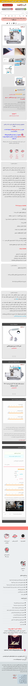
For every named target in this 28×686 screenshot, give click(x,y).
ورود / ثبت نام (8, 9)
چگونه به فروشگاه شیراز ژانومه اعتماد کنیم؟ (17, 580)
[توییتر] (7, 24)
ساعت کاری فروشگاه (22, 590)
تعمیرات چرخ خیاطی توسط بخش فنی (17, 612)
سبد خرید (22, 9)
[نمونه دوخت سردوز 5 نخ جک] (20, 51)
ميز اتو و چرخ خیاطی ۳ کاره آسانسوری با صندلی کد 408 (14, 347)
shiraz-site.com (26, 661)
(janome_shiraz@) (21, 137)
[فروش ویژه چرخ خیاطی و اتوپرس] (22, 537)
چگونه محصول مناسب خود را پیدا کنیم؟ (18, 582)
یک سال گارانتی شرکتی (20, 90)
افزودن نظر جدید (22, 440)
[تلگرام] (11, 24)
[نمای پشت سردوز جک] (20, 81)
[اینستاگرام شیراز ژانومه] (9, 16)
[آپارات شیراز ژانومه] (15, 16)
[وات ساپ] (16, 24)
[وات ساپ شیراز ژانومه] (12, 16)
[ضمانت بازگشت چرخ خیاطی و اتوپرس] (17, 151)
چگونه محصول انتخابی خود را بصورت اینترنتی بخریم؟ (16, 585)
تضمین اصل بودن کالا (11, 156)
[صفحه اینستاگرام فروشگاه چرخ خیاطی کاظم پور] (22, 135)
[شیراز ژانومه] (5, 16)
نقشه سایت (22, 624)
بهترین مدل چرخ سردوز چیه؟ (19, 605)
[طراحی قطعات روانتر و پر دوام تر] (20, 61)
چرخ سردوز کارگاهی (13, 97)
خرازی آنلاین (22, 622)
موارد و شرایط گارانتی (22, 592)
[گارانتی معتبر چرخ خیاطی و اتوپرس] (22, 151)
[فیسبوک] (9, 24)
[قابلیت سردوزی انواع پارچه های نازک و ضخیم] (8, 51)
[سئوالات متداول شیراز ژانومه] (23, 16)
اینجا (17, 299)
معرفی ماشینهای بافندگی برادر (18, 615)
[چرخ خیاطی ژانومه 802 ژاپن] (11, 151)
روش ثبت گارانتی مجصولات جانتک (18, 608)
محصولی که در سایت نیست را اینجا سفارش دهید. (15, 610)
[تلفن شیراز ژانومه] (20, 16)
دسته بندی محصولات (7, 5)
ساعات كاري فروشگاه (15, 129)
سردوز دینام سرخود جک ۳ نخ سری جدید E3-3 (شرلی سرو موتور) (14, 385)
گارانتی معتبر (22, 155)
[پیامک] (14, 24)
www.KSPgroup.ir (17, 659)
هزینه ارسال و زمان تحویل (14, 116)
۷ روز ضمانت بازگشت (16, 156)
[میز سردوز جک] (8, 69)
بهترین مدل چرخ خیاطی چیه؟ (19, 603)
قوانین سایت (23, 594)
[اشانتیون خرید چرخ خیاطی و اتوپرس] (22, 564)
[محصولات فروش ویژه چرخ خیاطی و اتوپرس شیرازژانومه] (14, 2)
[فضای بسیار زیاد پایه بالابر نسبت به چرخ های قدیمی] (8, 60)
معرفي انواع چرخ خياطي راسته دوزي (17, 620)
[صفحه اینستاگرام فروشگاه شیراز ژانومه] (15, 642)
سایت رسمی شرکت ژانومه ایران (18, 617)
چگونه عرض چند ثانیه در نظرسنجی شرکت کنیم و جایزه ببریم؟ (14, 587)
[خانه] (26, 16)
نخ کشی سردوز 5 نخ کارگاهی (20, 316)
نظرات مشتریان (12, 94)
